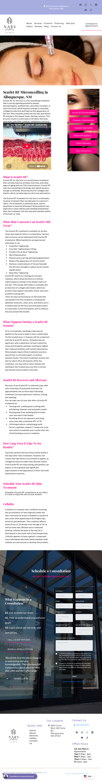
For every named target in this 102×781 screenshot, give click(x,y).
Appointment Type (62, 625)
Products (48, 23)
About (29, 23)
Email (58, 601)
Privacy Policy (81, 681)
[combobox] (78, 606)
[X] (90, 4)
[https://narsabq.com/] (9, 25)
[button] (20, 776)
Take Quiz (70, 23)
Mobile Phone (80, 601)
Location (79, 612)
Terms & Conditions (69, 681)
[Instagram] (85, 4)
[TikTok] (90, 10)
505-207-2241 (82, 725)
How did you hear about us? (84, 625)
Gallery (29, 26)
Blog (46, 26)
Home (32, 730)
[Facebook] (80, 4)
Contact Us (56, 26)
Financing (59, 23)
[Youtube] (85, 10)
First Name (59, 591)
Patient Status (61, 612)
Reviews (38, 26)
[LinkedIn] (96, 4)
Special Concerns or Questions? (66, 638)
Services (38, 23)
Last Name (79, 591)
